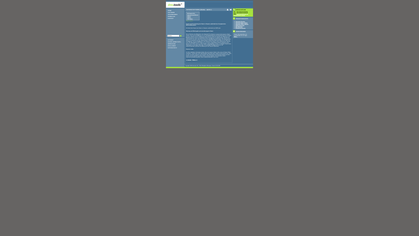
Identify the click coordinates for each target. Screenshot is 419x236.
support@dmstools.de (242, 14)
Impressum (171, 43)
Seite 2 (189, 16)
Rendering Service (241, 28)
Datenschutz (172, 47)
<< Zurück (188, 60)
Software (171, 12)
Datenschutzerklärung (192, 15)
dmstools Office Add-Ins (242, 24)
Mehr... (236, 36)
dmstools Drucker (240, 21)
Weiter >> (194, 60)
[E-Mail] (231, 10)
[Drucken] (228, 10)
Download (171, 16)
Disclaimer (172, 45)
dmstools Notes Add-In (242, 22)
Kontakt (171, 18)
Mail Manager (239, 26)
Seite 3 (189, 17)
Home (170, 10)
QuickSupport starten (239, 15)
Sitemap (170, 40)
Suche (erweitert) (174, 42)
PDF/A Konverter (240, 25)
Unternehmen (172, 14)
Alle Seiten (190, 18)
